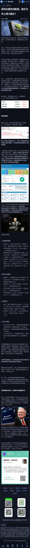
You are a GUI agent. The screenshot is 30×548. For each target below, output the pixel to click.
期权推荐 (17, 488)
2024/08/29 (25, 18)
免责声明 (24, 490)
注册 (28, 1)
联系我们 (15, 493)
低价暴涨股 (24, 488)
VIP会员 (11, 488)
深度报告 (5, 488)
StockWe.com (9, 527)
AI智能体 (5, 490)
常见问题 (12, 490)
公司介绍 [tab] (3, 525)
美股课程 (18, 490)
